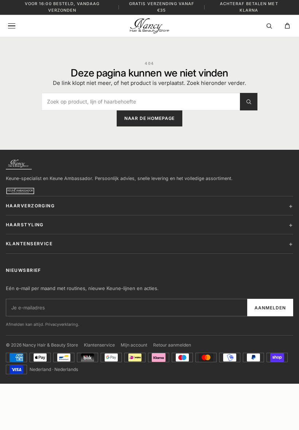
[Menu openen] (12, 26)
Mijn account (134, 345)
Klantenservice (29, 243)
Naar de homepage (149, 118)
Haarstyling (25, 224)
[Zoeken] (269, 26)
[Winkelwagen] (287, 26)
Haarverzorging (30, 205)
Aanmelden (270, 307)
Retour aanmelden (172, 345)
